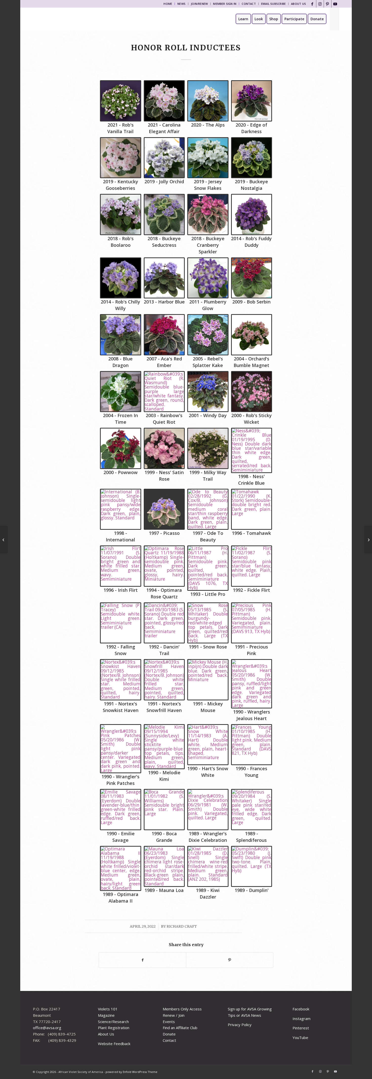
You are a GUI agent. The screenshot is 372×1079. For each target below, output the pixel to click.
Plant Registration (113, 1027)
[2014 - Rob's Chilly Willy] (120, 278)
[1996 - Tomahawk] (251, 509)
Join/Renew (199, 4)
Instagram (302, 1018)
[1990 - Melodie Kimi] (164, 746)
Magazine (106, 1015)
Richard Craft (182, 926)
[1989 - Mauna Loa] (164, 866)
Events (169, 1021)
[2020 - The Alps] (208, 100)
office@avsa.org (47, 1027)
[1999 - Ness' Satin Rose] (164, 448)
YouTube (300, 1037)
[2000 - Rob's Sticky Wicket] (251, 391)
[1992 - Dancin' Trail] (164, 623)
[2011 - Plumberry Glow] (208, 278)
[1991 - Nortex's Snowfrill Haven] (164, 679)
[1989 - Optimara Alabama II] (120, 868)
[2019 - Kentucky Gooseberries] (120, 157)
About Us (298, 4)
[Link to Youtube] (335, 4)
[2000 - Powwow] (120, 448)
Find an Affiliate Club (180, 1027)
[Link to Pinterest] (327, 4)
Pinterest (301, 1027)
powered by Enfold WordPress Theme (131, 1072)
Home (167, 4)
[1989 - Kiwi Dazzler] (208, 866)
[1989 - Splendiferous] (251, 809)
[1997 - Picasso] (164, 509)
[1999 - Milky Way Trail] (208, 448)
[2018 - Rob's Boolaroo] (120, 214)
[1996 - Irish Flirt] (120, 566)
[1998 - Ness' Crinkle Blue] (251, 450)
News (181, 4)
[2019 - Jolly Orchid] (164, 157)
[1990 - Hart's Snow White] (208, 744)
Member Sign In (224, 4)
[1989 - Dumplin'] (251, 866)
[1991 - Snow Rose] (208, 623)
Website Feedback (114, 1043)
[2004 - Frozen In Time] (120, 391)
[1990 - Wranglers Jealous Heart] (251, 683)
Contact (249, 4)
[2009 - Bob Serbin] (251, 278)
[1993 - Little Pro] (208, 568)
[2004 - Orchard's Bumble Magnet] (251, 334)
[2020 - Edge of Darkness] (251, 100)
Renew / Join (173, 1015)
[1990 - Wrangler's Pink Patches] (120, 748)
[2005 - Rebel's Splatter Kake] (208, 334)
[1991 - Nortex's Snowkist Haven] (120, 679)
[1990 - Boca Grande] (164, 809)
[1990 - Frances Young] (251, 744)
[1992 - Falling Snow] (120, 623)
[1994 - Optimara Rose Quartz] (164, 566)
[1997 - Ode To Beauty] (208, 509)
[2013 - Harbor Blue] (164, 278)
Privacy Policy (240, 1024)
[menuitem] (168, 4)
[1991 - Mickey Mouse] (208, 679)
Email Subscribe (273, 4)
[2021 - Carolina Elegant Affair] (164, 100)
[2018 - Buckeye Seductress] (164, 214)
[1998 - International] (120, 509)
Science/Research (113, 1021)
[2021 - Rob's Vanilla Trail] (120, 100)
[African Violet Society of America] (51, 19)
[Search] (334, 19)
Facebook (301, 1008)
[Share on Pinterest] (229, 960)
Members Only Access (182, 1008)
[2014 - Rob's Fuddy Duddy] (251, 214)
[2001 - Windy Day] (208, 391)
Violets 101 (108, 1008)
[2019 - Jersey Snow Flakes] (208, 157)
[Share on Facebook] (142, 960)
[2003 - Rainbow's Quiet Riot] (164, 391)
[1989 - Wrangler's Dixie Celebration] (208, 809)
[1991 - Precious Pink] (251, 623)
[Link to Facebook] (312, 4)
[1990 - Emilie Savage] (120, 809)
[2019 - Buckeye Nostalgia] (251, 157)
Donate (169, 1033)
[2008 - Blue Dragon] (120, 334)
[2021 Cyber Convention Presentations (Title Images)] (4, 540)
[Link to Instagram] (320, 4)
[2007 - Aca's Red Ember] (164, 334)
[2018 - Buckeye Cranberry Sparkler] (208, 214)
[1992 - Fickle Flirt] (251, 566)
